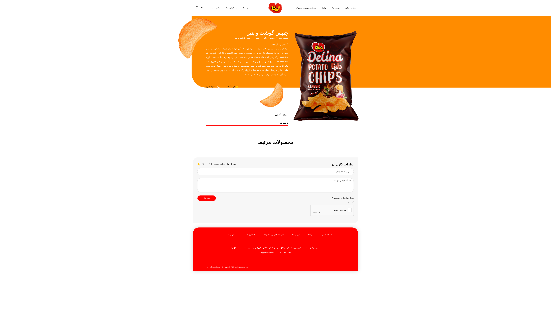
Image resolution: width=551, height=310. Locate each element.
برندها (324, 8)
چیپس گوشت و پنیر (243, 38)
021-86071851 (286, 253)
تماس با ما (216, 8)
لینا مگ (245, 8)
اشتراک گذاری (211, 87)
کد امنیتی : (349, 202)
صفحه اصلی (350, 8)
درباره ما (336, 8)
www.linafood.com (213, 267)
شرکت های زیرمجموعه (274, 235)
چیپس (257, 38)
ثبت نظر (206, 198)
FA (202, 8)
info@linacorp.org (266, 253)
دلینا (265, 38)
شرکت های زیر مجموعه (306, 8)
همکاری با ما (231, 8)
